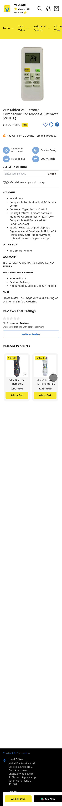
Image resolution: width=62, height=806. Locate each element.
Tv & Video (21, 28)
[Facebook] (57, 124)
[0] (56, 8)
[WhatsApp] (51, 124)
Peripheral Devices (39, 28)
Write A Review (31, 334)
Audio (6, 28)
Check (52, 173)
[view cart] (56, 8)
